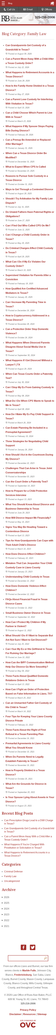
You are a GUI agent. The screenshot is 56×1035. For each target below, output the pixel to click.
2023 (5, 914)
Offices (48, 9)
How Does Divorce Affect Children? (26, 554)
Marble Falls (29, 970)
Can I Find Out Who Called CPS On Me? (28, 225)
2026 (5, 897)
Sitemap (42, 1014)
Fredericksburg (23, 975)
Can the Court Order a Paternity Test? (27, 481)
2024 (5, 908)
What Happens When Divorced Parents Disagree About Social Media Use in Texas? (28, 347)
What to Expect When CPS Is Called (26, 166)
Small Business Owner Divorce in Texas (28, 613)
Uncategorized (12, 881)
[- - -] (3, 3)
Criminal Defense (13, 871)
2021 (5, 926)
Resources (29, 1014)
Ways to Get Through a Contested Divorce (29, 189)
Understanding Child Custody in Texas (27, 576)
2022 (5, 920)
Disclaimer (15, 1014)
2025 (5, 903)
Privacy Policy (28, 1010)
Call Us (11, 9)
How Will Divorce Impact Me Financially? (28, 518)
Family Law (10, 876)
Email (30, 9)
